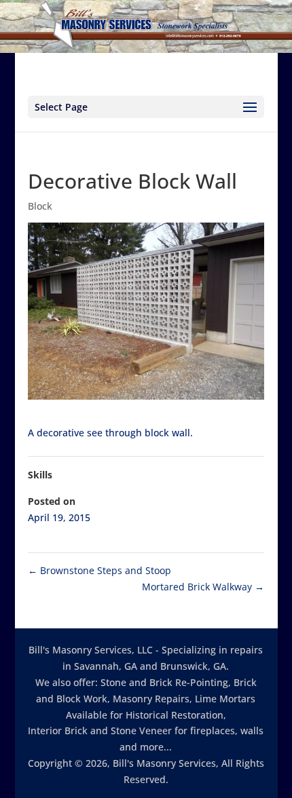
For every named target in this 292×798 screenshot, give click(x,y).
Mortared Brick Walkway (203, 586)
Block (40, 206)
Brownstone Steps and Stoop (99, 570)
